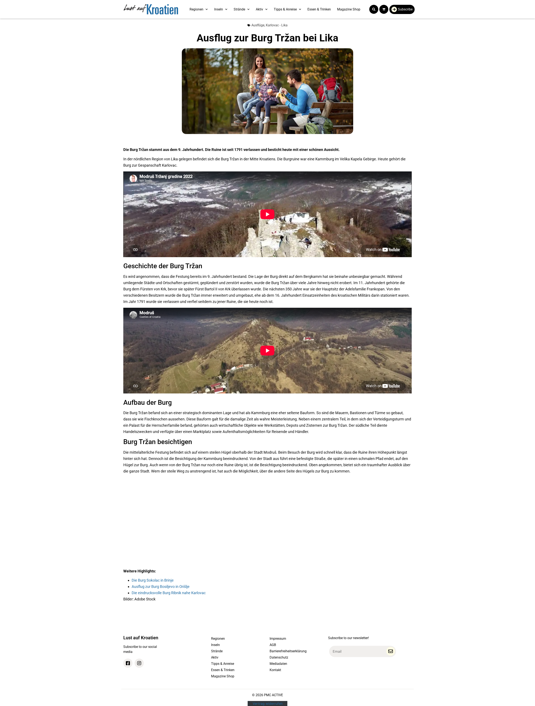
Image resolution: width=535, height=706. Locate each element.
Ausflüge (257, 25)
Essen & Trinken (319, 9)
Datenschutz (279, 657)
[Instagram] (139, 663)
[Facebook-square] (127, 663)
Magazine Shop (348, 9)
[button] (373, 9)
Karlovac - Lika (277, 25)
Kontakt (275, 670)
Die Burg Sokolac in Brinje (153, 580)
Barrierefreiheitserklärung (288, 651)
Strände (239, 9)
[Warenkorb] (383, 9)
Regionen (196, 9)
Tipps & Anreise (285, 9)
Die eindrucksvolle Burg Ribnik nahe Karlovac (169, 593)
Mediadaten (278, 664)
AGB (273, 645)
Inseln (218, 9)
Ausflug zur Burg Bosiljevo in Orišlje (161, 586)
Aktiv (259, 9)
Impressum (278, 639)
